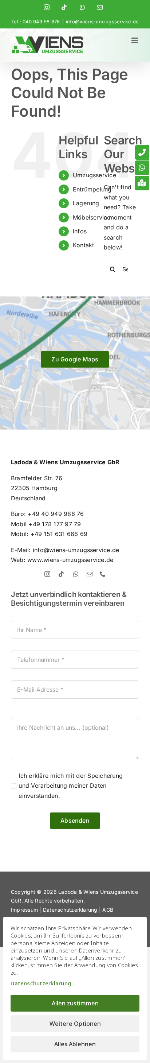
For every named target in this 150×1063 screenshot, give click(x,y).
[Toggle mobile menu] (135, 40)
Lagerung (86, 203)
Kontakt (83, 245)
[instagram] (47, 574)
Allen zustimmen (75, 1003)
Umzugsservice (94, 175)
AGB (107, 910)
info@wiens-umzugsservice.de (102, 21)
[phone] (103, 574)
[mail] (89, 574)
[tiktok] (61, 574)
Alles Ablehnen (75, 1044)
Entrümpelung (92, 189)
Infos (80, 231)
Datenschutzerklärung (70, 910)
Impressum (24, 910)
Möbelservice (92, 217)
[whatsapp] (75, 574)
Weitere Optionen (75, 1024)
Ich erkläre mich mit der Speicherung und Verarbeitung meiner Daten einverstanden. (71, 785)
